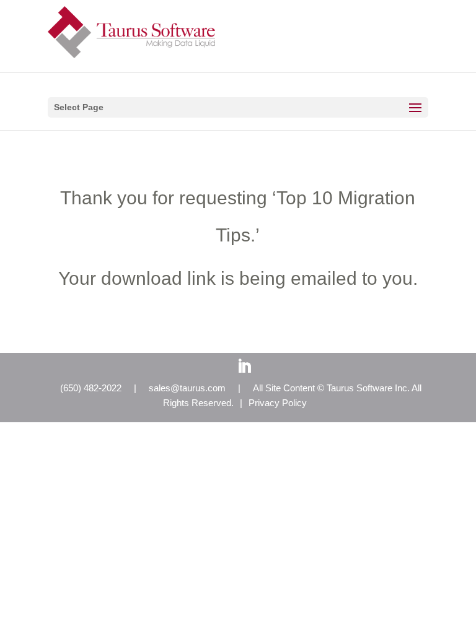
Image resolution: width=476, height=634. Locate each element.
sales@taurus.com (187, 388)
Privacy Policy (278, 402)
